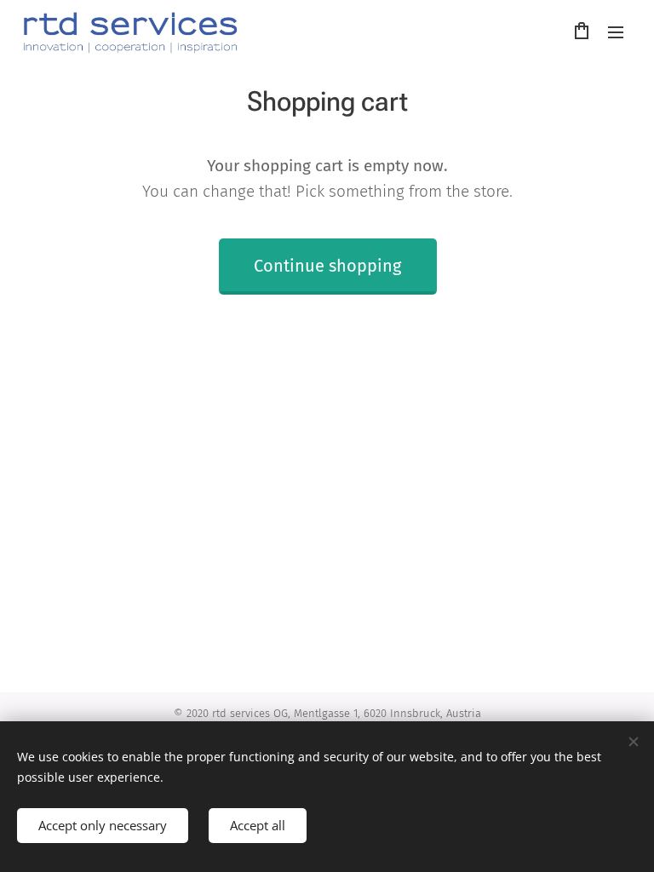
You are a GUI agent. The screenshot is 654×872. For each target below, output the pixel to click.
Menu (616, 31)
